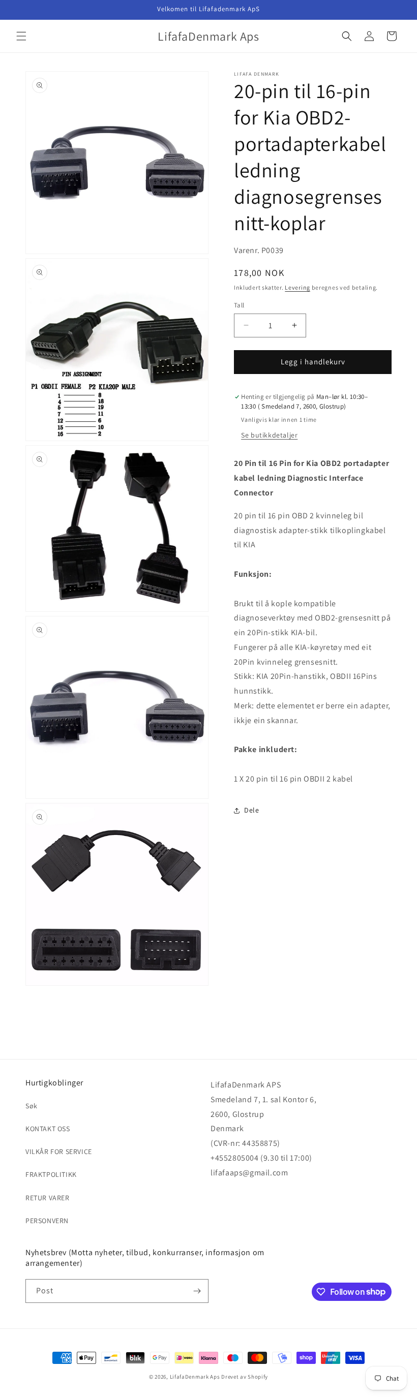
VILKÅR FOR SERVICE (58, 1151)
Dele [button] (251, 810)
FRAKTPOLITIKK (51, 1174)
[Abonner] (197, 1291)
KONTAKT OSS (47, 1128)
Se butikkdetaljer (269, 435)
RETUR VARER (47, 1197)
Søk (31, 1105)
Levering (297, 287)
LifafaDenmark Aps (195, 1376)
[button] (21, 36)
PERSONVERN (47, 1220)
